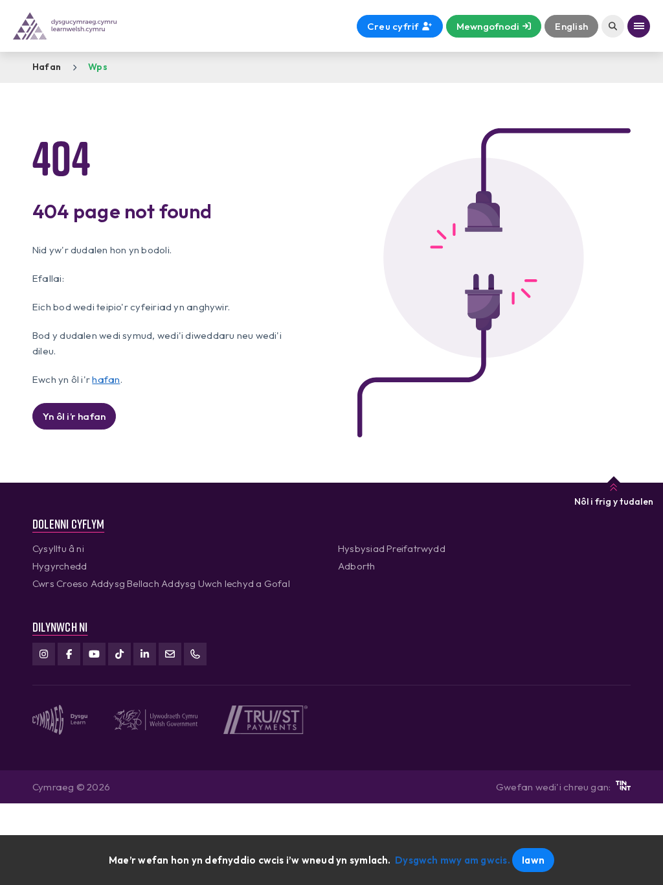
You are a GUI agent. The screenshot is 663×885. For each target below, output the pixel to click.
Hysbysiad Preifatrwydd (391, 548)
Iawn (533, 860)
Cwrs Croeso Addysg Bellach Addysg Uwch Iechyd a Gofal (161, 583)
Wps (97, 67)
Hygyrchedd (59, 566)
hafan (106, 379)
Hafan (46, 67)
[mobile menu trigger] (638, 26)
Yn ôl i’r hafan (74, 416)
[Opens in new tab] (623, 787)
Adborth (357, 566)
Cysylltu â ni (58, 548)
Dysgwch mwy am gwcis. (452, 860)
